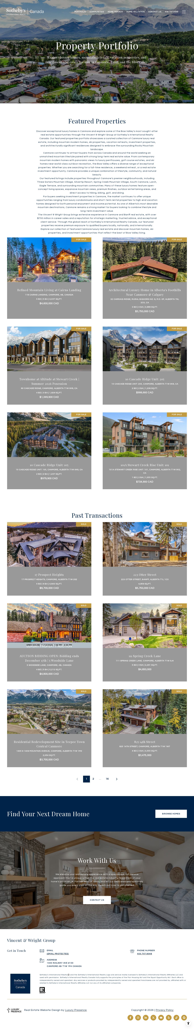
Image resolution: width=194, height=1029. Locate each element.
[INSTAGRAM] (138, 1017)
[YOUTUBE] (161, 1017)
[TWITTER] (153, 1017)
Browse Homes (171, 814)
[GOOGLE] (184, 1017)
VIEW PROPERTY (49, 277)
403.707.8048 (144, 954)
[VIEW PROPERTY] (49, 274)
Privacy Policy (165, 1010)
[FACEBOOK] (130, 1017)
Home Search (115, 12)
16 (107, 779)
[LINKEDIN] (146, 1017)
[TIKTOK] (176, 1017)
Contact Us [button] (97, 900)
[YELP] (169, 1017)
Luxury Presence (76, 1010)
